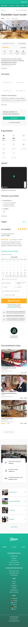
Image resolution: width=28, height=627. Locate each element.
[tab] (14, 221)
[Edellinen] (4, 358)
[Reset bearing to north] (25, 187)
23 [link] (25, 270)
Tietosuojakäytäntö (14, 621)
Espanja (15, 598)
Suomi (4, 547)
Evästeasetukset (14, 617)
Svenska (14, 547)
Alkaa (5, 287)
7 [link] (17, 264)
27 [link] (3, 261)
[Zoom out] (25, 185)
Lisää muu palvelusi (14, 564)
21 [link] (17, 270)
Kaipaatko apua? (14, 573)
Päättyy (19, 287)
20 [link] (14, 270)
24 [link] (3, 273)
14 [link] (17, 267)
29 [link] (10, 261)
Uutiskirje (14, 588)
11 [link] (6, 267)
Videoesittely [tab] (14, 18)
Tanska (15, 600)
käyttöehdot (11, 306)
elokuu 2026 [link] (14, 257)
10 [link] (3, 267)
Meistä (14, 581)
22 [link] (21, 270)
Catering (18, 5)
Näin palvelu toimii (14, 571)
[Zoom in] (25, 183)
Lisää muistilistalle (22, 10)
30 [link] (14, 261)
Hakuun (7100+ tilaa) (9, 432)
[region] (14, 178)
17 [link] (3, 270)
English (23, 547)
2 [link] (10, 276)
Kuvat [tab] (2, 18)
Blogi (14, 583)
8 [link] (21, 264)
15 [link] (21, 267)
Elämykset (11, 5)
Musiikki (23, 5)
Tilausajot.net (14, 590)
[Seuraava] (23, 358)
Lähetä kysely (15, 301)
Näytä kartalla (22, 43)
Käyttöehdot (14, 619)
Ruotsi (15, 605)
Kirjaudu (14, 558)
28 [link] (6, 261)
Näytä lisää (4, 68)
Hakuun (4, 10)
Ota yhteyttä (14, 118)
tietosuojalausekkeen (12, 307)
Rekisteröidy (14, 556)
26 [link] (10, 273)
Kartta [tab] (7, 18)
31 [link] (17, 261)
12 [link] (10, 267)
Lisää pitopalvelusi (14, 562)
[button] (2, 29)
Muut (14, 609)
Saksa (15, 607)
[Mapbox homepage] (5, 187)
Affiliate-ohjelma (14, 592)
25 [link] (6, 273)
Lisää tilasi (14, 560)
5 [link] (10, 264)
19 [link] (10, 270)
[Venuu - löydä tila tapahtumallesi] (3, 1)
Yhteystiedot (14, 575)
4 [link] (6, 264)
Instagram (14, 586)
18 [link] (6, 270)
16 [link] (24, 267)
